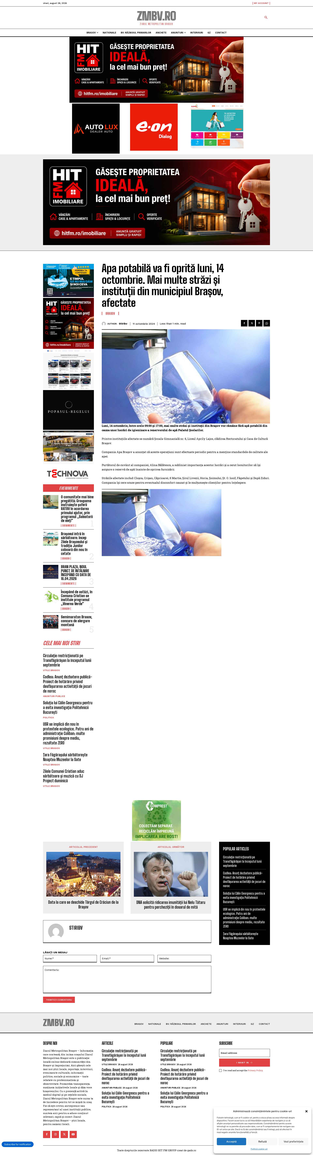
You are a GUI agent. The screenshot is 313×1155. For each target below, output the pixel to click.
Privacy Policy (255, 1070)
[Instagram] (55, 1134)
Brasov (66, 558)
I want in (242, 1062)
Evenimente (68, 525)
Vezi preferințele (293, 1141)
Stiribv (123, 323)
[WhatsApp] (266, 323)
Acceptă (231, 1141)
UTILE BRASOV (51, 670)
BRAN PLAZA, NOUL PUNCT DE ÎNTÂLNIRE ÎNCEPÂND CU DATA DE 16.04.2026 (76, 573)
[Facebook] (244, 323)
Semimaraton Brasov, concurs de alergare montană (76, 621)
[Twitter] (251, 323)
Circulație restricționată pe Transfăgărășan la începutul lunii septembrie (67, 660)
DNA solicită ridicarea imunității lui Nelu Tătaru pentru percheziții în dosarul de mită (170, 904)
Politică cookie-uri (259, 1149)
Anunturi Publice (54, 696)
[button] (306, 1111)
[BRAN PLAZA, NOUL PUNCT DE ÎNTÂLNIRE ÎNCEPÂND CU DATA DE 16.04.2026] (50, 572)
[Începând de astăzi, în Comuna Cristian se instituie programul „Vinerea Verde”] (50, 597)
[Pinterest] (259, 323)
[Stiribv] (104, 324)
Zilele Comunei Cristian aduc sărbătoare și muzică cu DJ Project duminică (63, 776)
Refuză (262, 1141)
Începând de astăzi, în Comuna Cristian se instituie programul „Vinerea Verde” (76, 598)
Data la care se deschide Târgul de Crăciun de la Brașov (83, 904)
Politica (48, 717)
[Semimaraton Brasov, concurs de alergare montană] (50, 622)
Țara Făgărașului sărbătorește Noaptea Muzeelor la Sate (65, 757)
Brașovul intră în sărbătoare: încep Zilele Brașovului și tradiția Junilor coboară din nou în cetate (74, 544)
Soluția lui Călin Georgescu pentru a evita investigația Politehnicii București (67, 707)
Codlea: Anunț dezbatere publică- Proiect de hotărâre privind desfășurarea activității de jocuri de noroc (67, 683)
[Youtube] (73, 1134)
